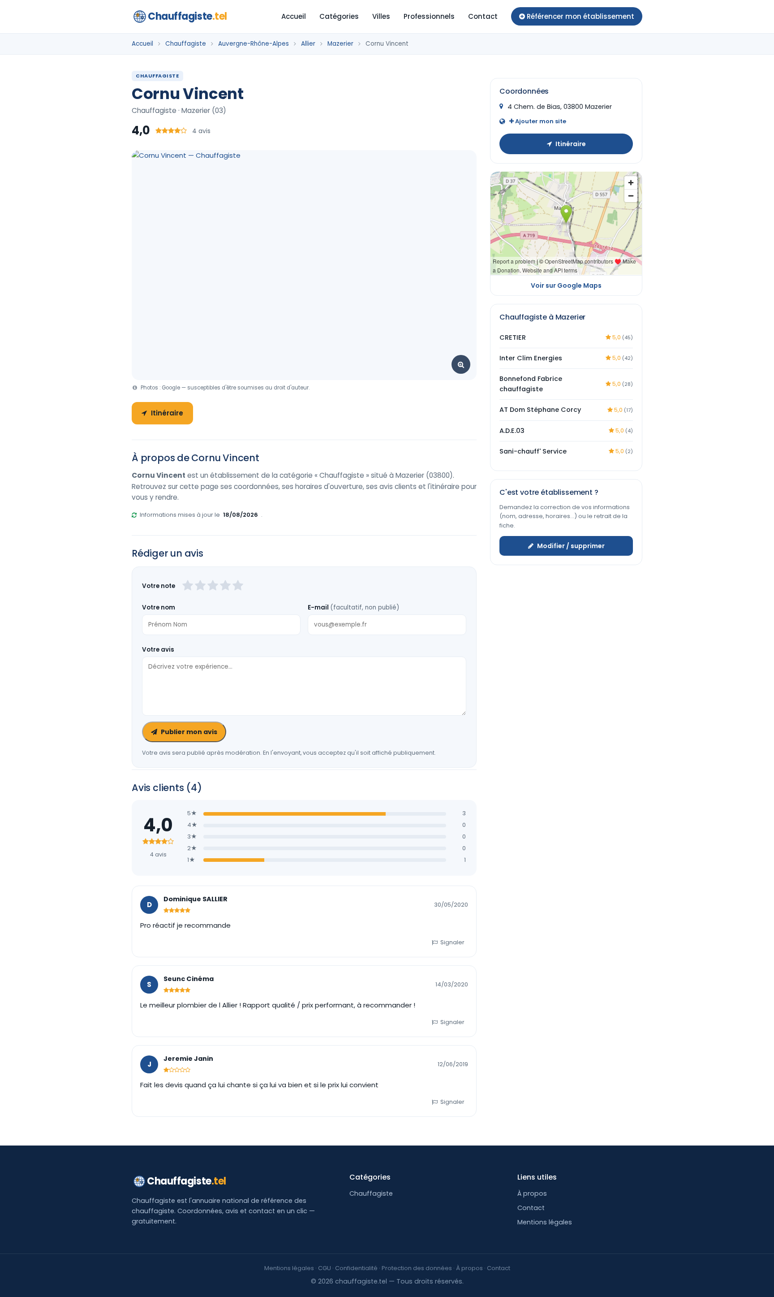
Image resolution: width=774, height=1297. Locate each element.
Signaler (452, 942)
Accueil (293, 16)
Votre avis (158, 649)
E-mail (353, 607)
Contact (483, 16)
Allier (308, 43)
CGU (324, 1268)
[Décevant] (187, 586)
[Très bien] (225, 586)
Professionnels (429, 16)
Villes (381, 16)
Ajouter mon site (540, 121)
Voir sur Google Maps (566, 285)
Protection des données (417, 1268)
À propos (532, 1193)
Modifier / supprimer (571, 545)
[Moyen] (200, 586)
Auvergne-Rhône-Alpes (253, 43)
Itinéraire (167, 413)
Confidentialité (356, 1268)
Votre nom (158, 607)
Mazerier (340, 43)
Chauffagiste (187, 16)
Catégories (339, 16)
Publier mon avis (189, 731)
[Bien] (212, 586)
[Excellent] (237, 586)
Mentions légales (544, 1222)
